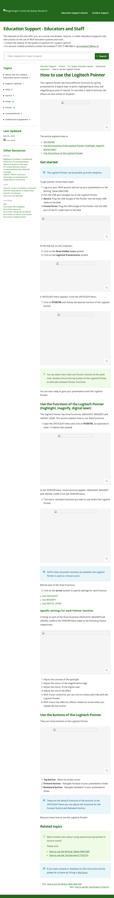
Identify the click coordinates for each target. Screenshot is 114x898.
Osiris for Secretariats (11, 193)
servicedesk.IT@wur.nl (87, 46)
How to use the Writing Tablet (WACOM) (69, 851)
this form (82, 872)
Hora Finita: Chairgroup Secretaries (17, 212)
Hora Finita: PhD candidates (14, 207)
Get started (49, 142)
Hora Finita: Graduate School (14, 217)
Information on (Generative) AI (15, 177)
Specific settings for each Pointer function (66, 610)
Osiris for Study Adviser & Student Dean (18, 191)
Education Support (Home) (74, 13)
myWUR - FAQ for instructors (14, 175)
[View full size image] (75, 115)
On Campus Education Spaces (80, 66)
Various (62, 66)
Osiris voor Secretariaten (13, 196)
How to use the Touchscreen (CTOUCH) (68, 855)
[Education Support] (25, 10)
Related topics (51, 826)
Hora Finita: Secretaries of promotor (17, 214)
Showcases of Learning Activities (16, 162)
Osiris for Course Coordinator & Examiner (19, 188)
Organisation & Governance (14, 180)
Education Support (48, 66)
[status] (75, 172)
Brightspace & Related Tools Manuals (17, 159)
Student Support (100, 13)
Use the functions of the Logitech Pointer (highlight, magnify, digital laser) (72, 406)
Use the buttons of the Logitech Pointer (63, 153)
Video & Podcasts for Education (15, 164)
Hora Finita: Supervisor (12, 209)
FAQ (4, 204)
